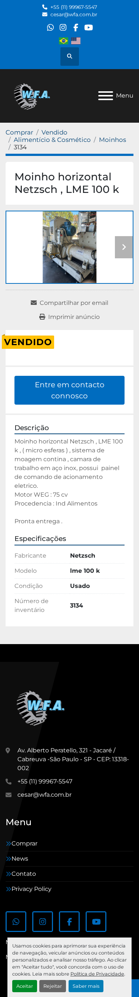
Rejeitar (52, 986)
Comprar (24, 843)
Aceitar (24, 986)
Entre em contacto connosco (70, 390)
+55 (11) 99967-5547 (73, 7)
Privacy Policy (31, 888)
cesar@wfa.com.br (73, 14)
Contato (23, 873)
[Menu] (105, 95)
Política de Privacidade (97, 974)
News (19, 858)
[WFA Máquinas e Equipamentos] (42, 706)
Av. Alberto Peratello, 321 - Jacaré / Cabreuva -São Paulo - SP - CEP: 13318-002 (73, 759)
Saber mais (86, 986)
